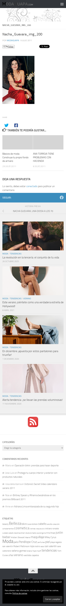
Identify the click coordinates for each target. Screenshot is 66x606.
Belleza (15, 523)
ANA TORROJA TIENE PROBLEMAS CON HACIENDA (43, 157)
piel (47, 542)
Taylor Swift (37, 551)
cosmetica (21, 528)
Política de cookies (19, 593)
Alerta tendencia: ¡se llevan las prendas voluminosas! (32, 399)
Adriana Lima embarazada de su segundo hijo (36, 506)
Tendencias (15, 253)
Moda (5, 253)
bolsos (34, 524)
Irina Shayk (50, 533)
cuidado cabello (8, 533)
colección (56, 524)
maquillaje (37, 537)
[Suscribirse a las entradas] (33, 426)
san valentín (51, 546)
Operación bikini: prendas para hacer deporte (37, 465)
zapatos (35, 555)
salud (42, 546)
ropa (32, 546)
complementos (8, 529)
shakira (29, 551)
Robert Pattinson (21, 546)
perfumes (41, 542)
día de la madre (30, 533)
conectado (31, 186)
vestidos (28, 555)
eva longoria (41, 533)
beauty (5, 524)
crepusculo (40, 529)
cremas (32, 529)
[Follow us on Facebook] (62, 197)
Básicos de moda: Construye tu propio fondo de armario (15, 157)
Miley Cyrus (50, 537)
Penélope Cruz (28, 542)
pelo (16, 542)
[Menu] (62, 4)
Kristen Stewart (18, 537)
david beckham (19, 533)
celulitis (49, 524)
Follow (10, 46)
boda (29, 524)
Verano (27, 298)
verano (18, 555)
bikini (24, 523)
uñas (10, 555)
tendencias (49, 550)
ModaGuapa (13, 40)
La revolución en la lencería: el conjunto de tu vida (30, 257)
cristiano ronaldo (51, 528)
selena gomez (19, 550)
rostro (37, 546)
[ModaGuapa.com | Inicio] (22, 4)
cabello (42, 524)
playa (52, 542)
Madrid (27, 537)
